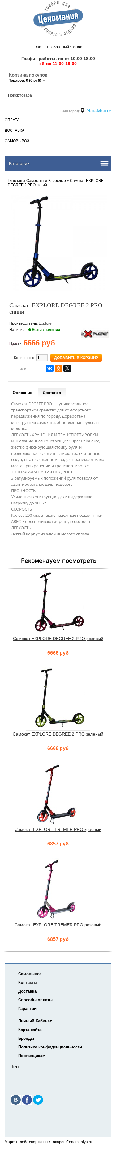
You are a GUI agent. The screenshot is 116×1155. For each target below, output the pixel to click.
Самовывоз (17, 141)
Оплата (12, 120)
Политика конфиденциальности (50, 1047)
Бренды (26, 1038)
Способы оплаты (35, 1000)
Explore (45, 323)
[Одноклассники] (58, 368)
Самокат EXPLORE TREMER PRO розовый (58, 924)
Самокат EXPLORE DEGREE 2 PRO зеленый (58, 733)
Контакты (27, 982)
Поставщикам (31, 1055)
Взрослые (57, 180)
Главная (15, 180)
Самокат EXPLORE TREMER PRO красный (58, 829)
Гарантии (27, 1008)
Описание (22, 392)
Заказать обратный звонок (58, 47)
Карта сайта (29, 1029)
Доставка (14, 130)
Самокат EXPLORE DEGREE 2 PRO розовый (58, 638)
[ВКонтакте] (50, 368)
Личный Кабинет (35, 1021)
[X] (67, 368)
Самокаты (35, 180)
